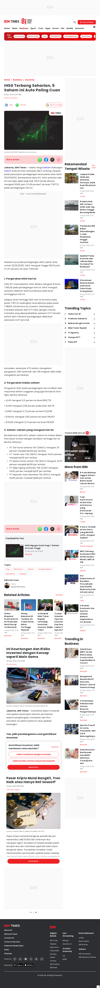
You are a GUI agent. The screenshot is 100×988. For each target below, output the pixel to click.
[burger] (94, 26)
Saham (47, 167)
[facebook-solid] (46, 160)
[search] (74, 22)
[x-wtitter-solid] (52, 160)
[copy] (59, 159)
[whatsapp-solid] (40, 160)
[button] (34, 888)
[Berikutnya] (63, 745)
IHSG (7, 170)
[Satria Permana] (7, 585)
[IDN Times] (18, 21)
